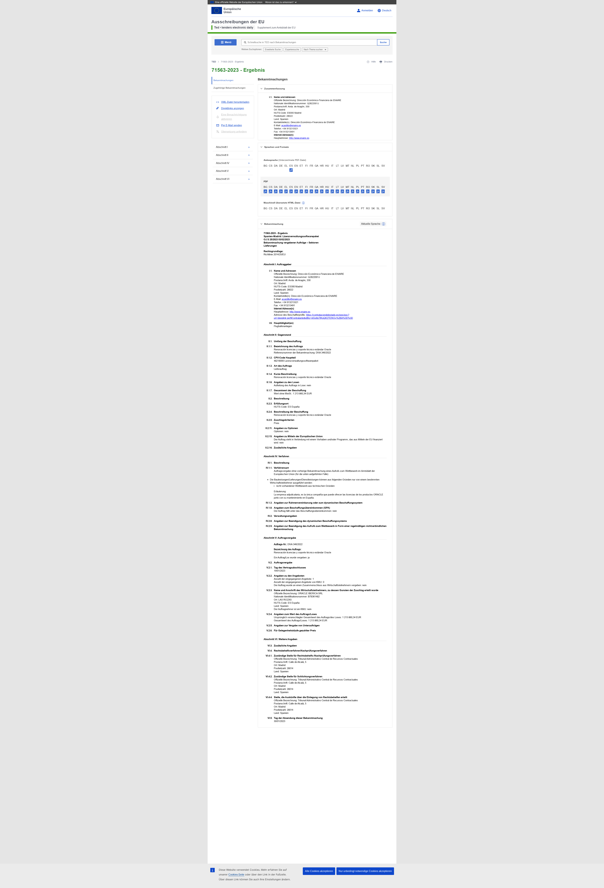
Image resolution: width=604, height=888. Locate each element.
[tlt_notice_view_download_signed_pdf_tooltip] (291, 170)
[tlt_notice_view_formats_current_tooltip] (383, 224)
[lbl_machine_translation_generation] (303, 203)
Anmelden (367, 10)
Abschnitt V (222, 171)
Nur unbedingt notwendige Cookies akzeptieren (365, 871)
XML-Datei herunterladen (235, 102)
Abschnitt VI (222, 179)
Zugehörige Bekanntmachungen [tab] (229, 88)
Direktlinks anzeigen (232, 108)
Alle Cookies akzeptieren (319, 871)
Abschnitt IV (222, 163)
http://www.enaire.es (299, 138)
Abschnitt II (222, 155)
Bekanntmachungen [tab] (223, 80)
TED (214, 61)
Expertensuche (292, 49)
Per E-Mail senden (231, 125)
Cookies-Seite (236, 874)
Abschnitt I (222, 147)
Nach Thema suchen (313, 49)
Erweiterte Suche (273, 49)
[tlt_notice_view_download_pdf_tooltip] (265, 191)
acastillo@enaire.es (291, 125)
